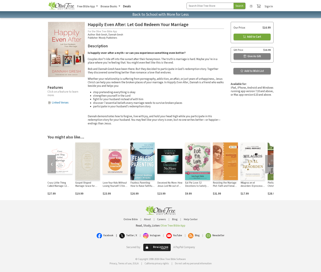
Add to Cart (254, 37)
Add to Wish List (254, 71)
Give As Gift (254, 56)
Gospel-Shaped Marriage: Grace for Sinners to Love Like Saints (85, 187)
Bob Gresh (101, 34)
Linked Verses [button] (60, 103)
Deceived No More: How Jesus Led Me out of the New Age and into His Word (169, 187)
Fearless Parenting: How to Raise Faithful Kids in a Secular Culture (141, 187)
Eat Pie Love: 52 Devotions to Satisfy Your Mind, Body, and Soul (196, 187)
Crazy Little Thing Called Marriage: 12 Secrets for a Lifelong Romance (58, 187)
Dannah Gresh (115, 34)
